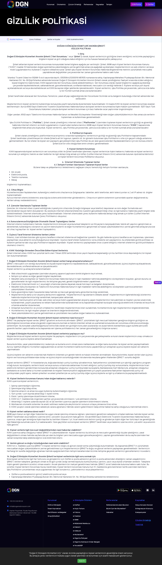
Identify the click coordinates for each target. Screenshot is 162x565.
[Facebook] (123, 490)
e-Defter (76, 505)
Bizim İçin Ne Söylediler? (116, 508)
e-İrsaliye (77, 516)
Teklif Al (139, 524)
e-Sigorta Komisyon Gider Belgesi (86, 542)
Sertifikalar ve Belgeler (57, 512)
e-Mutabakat (78, 534)
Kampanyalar (140, 512)
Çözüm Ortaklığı (74, 4)
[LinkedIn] (153, 490)
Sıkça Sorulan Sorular (144, 505)
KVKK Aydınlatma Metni (75, 39)
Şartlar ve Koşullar (53, 39)
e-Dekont (77, 527)
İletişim (109, 4)
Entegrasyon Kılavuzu (144, 508)
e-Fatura (76, 512)
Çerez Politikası (35, 39)
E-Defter (150, 4)
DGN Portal (136, 4)
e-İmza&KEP (78, 545)
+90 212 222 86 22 (16, 501)
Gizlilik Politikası (16, 39)
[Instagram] (147, 490)
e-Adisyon (77, 531)
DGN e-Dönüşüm (54, 505)
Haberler (109, 512)
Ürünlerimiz (61, 4)
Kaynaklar (100, 4)
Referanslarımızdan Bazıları (117, 505)
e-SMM (75, 520)
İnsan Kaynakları (54, 508)
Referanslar (88, 4)
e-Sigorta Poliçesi (80, 538)
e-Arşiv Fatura (79, 508)
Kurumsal (50, 4)
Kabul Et (82, 561)
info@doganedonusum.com (20, 506)
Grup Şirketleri (54, 516)
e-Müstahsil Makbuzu (81, 523)
